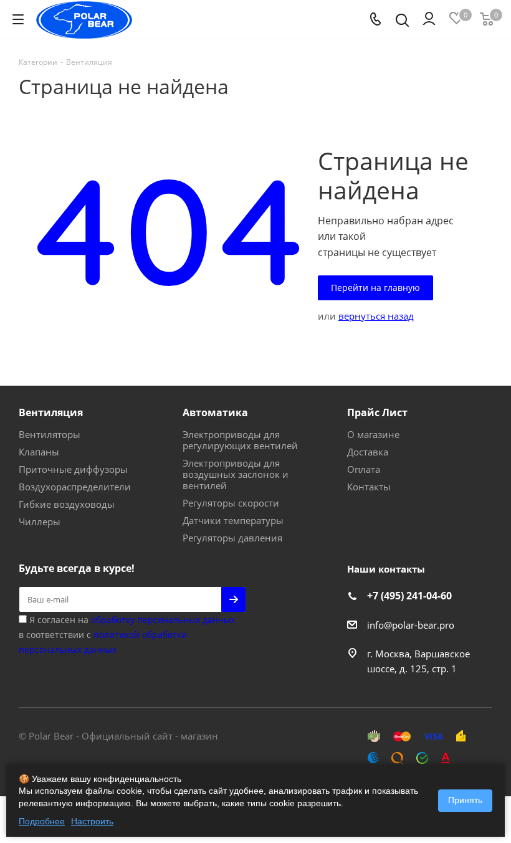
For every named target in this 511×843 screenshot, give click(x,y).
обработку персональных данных (163, 620)
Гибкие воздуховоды (67, 504)
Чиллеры (39, 521)
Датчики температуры (233, 520)
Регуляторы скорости (231, 503)
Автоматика (215, 412)
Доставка (367, 451)
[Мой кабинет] (429, 19)
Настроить (92, 821)
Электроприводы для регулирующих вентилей (240, 440)
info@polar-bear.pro (410, 625)
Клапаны (39, 451)
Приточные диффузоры (73, 469)
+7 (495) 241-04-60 (409, 595)
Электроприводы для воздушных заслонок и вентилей (236, 474)
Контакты (369, 486)
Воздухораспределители (75, 486)
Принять (465, 800)
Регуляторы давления (232, 537)
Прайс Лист (377, 412)
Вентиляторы (49, 434)
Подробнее (42, 821)
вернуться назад (376, 316)
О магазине (373, 434)
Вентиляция (51, 412)
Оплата (363, 469)
